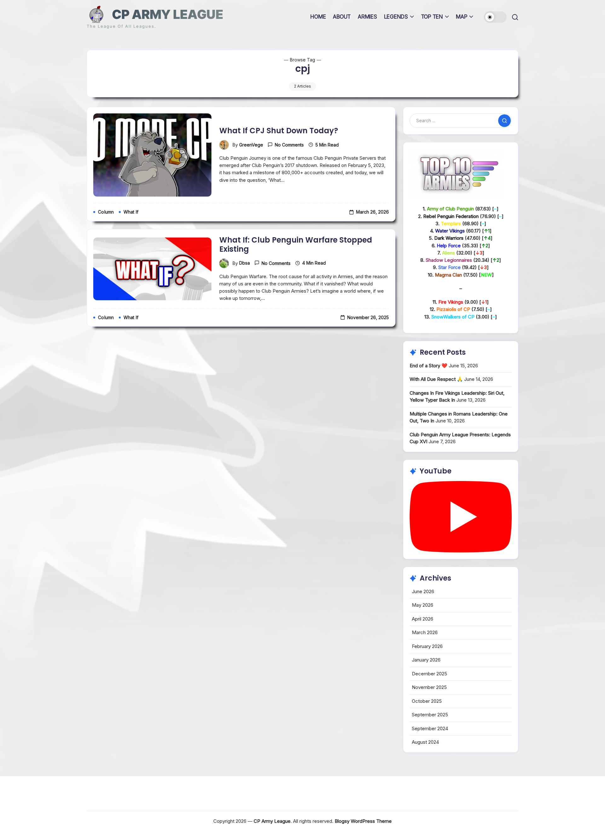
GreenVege (251, 144)
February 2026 (427, 646)
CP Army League (167, 14)
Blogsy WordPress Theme (363, 821)
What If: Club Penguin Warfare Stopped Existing (295, 244)
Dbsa (244, 263)
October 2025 (427, 701)
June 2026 (423, 591)
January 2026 (426, 660)
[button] (495, 17)
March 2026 (425, 632)
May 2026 (422, 605)
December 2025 (429, 674)
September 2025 (430, 715)
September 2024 (430, 728)
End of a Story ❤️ (428, 366)
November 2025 (429, 687)
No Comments (289, 144)
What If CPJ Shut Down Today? (278, 130)
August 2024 (425, 742)
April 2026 (422, 619)
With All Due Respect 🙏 (436, 379)
